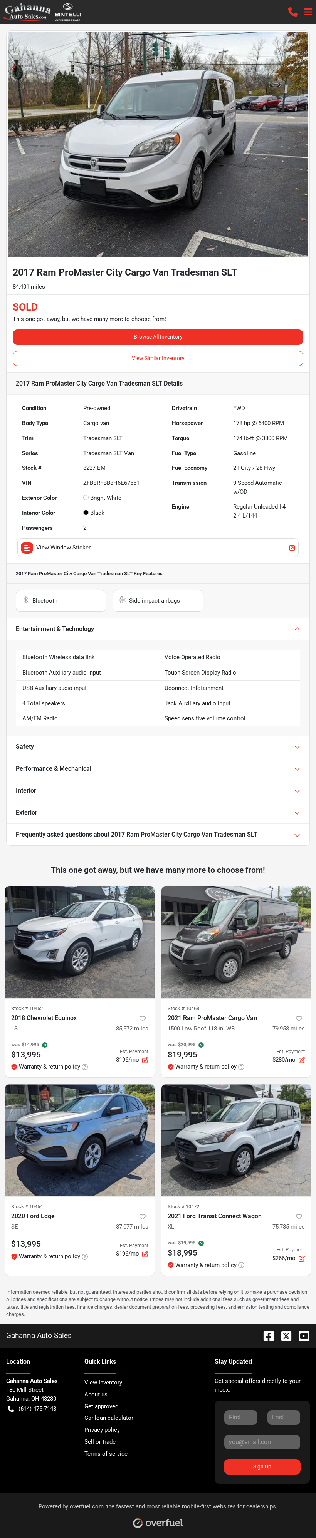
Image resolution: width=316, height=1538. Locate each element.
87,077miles (132, 1226)
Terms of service (106, 1453)
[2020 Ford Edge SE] (80, 1140)
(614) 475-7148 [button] (37, 1408)
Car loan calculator (108, 1417)
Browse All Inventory (158, 337)
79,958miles (288, 1028)
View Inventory (103, 1382)
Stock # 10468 (183, 1008)
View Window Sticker (63, 547)
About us (96, 1394)
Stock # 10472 (183, 1206)
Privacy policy (102, 1429)
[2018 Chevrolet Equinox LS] (80, 942)
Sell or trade (100, 1441)
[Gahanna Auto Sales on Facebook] (265, 1335)
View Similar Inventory (158, 358)
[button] (293, 12)
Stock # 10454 (27, 1206)
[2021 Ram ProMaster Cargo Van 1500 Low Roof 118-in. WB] (236, 942)
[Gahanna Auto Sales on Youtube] (301, 1335)
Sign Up (262, 1466)
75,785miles (288, 1226)
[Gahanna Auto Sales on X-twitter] (283, 1335)
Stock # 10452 (27, 1008)
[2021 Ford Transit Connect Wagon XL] (236, 1140)
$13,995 (26, 1244)
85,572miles (132, 1028)
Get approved (101, 1406)
